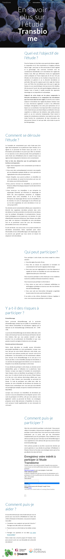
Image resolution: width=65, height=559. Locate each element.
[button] (63, 2)
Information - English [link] (54, 2)
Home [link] (29, 2)
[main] (32, 24)
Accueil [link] (22, 2)
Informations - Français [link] (39, 2)
